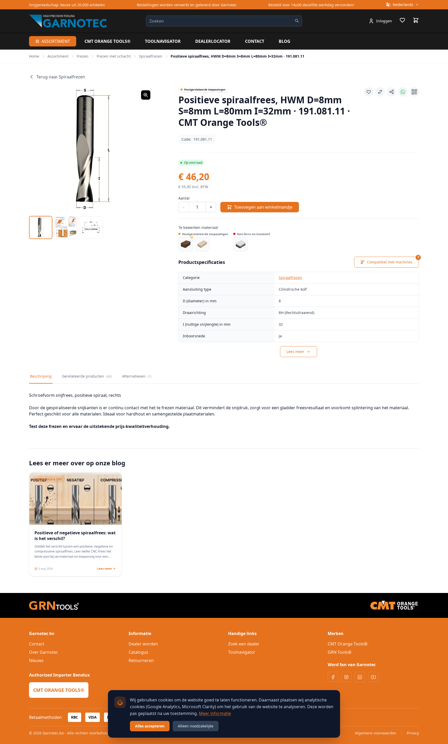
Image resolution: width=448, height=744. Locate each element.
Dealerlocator (212, 41)
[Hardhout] (185, 244)
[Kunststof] (240, 244)
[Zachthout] (202, 244)
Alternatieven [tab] (136, 376)
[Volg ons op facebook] (333, 677)
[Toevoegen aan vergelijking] (380, 92)
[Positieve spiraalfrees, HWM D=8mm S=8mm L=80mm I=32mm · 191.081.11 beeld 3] (91, 227)
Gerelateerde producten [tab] (87, 376)
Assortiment (55, 41)
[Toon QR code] (414, 92)
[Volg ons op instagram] (346, 677)
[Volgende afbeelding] (143, 149)
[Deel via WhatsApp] (403, 92)
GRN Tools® (339, 652)
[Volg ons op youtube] (373, 677)
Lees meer (295, 351)
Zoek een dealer (244, 644)
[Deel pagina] (391, 92)
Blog (284, 41)
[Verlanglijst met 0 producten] (402, 21)
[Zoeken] (297, 21)
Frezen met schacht (114, 56)
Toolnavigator (163, 41)
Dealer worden (143, 644)
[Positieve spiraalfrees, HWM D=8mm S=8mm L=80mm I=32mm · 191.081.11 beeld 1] (40, 227)
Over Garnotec (43, 652)
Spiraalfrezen (150, 56)
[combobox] (224, 21)
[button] (91, 149)
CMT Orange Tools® (107, 41)
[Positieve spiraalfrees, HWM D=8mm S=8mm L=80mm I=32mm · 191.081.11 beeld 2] (66, 227)
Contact (254, 41)
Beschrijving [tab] (41, 376)
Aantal (184, 198)
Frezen (82, 56)
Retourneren (141, 660)
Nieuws (36, 660)
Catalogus (138, 652)
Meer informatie (215, 713)
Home (34, 56)
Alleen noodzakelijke (195, 725)
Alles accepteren (149, 725)
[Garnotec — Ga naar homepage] (68, 21)
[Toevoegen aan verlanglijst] (368, 92)
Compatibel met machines (393, 260)
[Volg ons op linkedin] (360, 677)
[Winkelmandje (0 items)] (416, 20)
